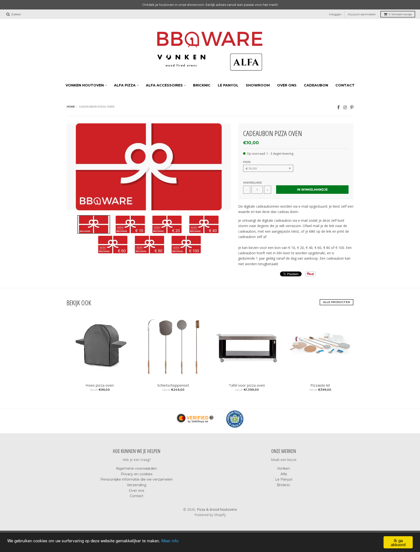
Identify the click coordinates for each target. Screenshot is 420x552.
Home (71, 106)
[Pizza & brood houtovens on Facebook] (338, 107)
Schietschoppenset (173, 385)
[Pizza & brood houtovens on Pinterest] (351, 107)
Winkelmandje (400, 14)
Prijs (247, 162)
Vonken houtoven (85, 85)
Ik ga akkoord (398, 542)
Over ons (287, 85)
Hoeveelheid (252, 182)
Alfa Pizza (125, 85)
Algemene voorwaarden (136, 468)
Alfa (283, 474)
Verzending (136, 485)
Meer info (169, 540)
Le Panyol (228, 85)
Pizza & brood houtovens (217, 509)
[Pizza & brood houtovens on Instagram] (345, 107)
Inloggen (335, 14)
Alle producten (336, 302)
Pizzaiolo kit (320, 385)
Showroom (258, 85)
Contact (345, 85)
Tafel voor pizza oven (247, 385)
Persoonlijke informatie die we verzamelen (136, 479)
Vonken (283, 468)
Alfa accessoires (164, 85)
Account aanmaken (362, 14)
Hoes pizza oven (100, 385)
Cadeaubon (316, 85)
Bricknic (201, 85)
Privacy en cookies (136, 474)
